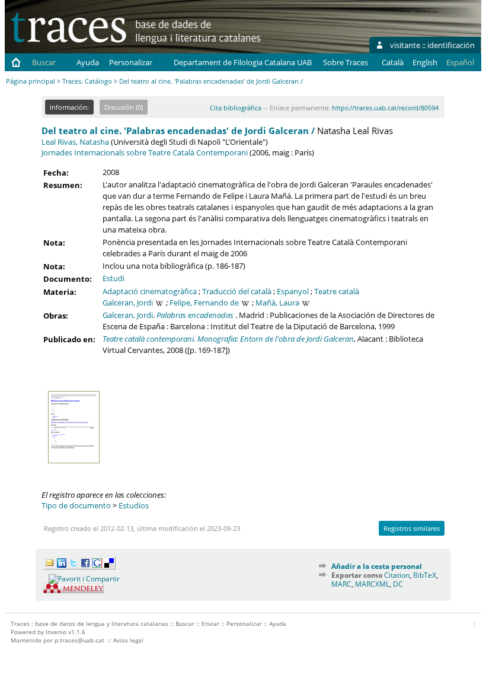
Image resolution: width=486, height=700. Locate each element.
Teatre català (336, 291)
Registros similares (411, 528)
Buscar (44, 62)
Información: (69, 107)
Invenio (56, 632)
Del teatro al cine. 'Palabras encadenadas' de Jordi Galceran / (178, 130)
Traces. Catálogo (87, 81)
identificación (451, 45)
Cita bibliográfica (235, 107)
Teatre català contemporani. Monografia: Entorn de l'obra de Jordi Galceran (228, 338)
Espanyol (293, 291)
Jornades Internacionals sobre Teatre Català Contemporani (144, 152)
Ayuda (87, 62)
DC (398, 584)
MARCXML (372, 584)
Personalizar (130, 62)
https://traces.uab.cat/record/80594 (385, 107)
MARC (341, 584)
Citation (397, 575)
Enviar (210, 623)
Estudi (113, 278)
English (425, 62)
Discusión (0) (123, 107)
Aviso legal (128, 640)
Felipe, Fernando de (204, 302)
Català (393, 62)
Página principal (30, 81)
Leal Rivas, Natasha (75, 141)
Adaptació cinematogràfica (150, 291)
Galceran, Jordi (128, 302)
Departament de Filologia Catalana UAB (243, 62)
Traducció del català (236, 291)
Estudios (134, 505)
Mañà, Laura (277, 302)
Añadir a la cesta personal (376, 566)
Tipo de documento (76, 505)
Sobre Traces (345, 62)
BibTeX (424, 575)
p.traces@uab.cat (79, 640)
